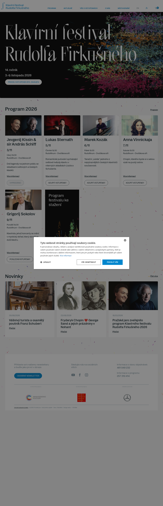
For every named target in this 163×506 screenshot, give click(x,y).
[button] (45, 262)
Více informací (65, 255)
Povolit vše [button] (112, 262)
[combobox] (125, 240)
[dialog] (81, 253)
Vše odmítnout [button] (88, 262)
